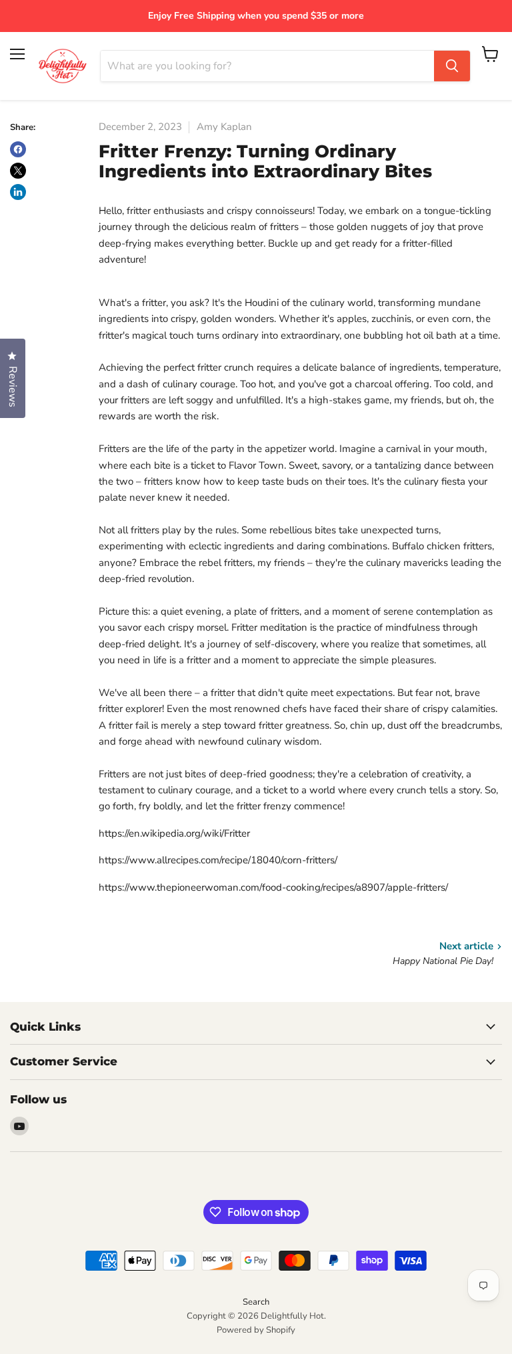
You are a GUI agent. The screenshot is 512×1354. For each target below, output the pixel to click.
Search (256, 1302)
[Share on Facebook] (18, 149)
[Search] (452, 66)
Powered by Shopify (256, 1330)
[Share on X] (18, 171)
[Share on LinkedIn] (18, 192)
